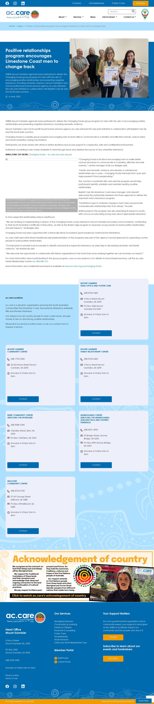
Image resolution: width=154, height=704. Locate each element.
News (92, 17)
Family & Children (63, 628)
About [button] (61, 17)
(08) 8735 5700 (18, 491)
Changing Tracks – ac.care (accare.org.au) (50, 155)
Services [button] (77, 17)
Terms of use (12, 679)
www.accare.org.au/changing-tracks (83, 266)
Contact (96, 333)
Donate (140, 3)
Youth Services (61, 640)
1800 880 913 (42, 262)
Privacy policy (12, 675)
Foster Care (118, 3)
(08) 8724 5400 (91, 293)
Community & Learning (65, 625)
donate (113, 637)
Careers (76, 3)
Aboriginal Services (63, 621)
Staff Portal (62, 658)
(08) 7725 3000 (18, 359)
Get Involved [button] (108, 17)
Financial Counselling (64, 631)
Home (12, 26)
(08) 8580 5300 (18, 425)
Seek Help (144, 701)
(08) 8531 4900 (91, 430)
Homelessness (96, 3)
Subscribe (113, 659)
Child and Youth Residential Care (70, 643)
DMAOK (130, 701)
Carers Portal (63, 662)
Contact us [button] (129, 17)
